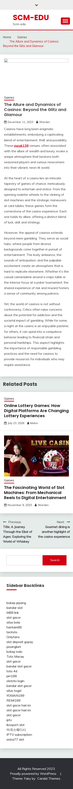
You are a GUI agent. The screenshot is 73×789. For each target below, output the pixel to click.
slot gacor (13, 617)
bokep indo (14, 652)
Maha (34, 423)
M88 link (12, 613)
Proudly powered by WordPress (33, 774)
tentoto (11, 632)
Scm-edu (31, 17)
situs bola (13, 622)
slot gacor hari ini (18, 705)
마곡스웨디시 (16, 730)
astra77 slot (15, 739)
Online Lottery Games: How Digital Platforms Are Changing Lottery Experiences (36, 411)
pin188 (11, 676)
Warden (44, 122)
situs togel (13, 691)
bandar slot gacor (19, 666)
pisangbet (13, 647)
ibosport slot (15, 725)
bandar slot (14, 608)
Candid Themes (48, 778)
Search (55, 560)
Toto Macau (15, 656)
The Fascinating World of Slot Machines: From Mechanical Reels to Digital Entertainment (35, 493)
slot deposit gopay (19, 642)
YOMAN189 (15, 695)
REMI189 (13, 700)
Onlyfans (13, 637)
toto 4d (11, 671)
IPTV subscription (19, 734)
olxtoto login (15, 681)
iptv (9, 720)
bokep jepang (16, 603)
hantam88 (14, 627)
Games (9, 97)
